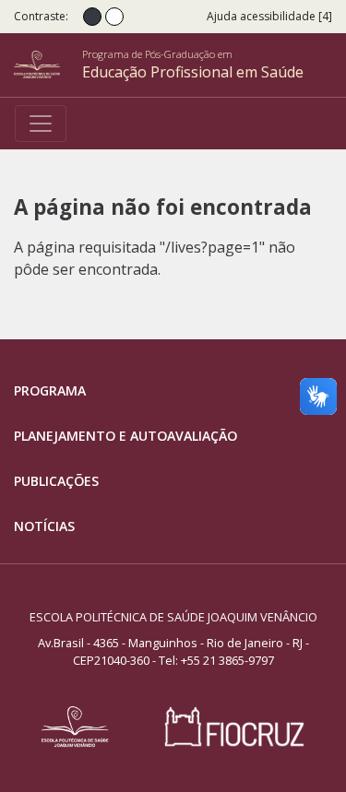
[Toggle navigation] (40, 123)
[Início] (48, 64)
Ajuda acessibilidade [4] (269, 16)
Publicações (56, 481)
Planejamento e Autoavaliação (125, 435)
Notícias (44, 526)
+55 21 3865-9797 (227, 660)
